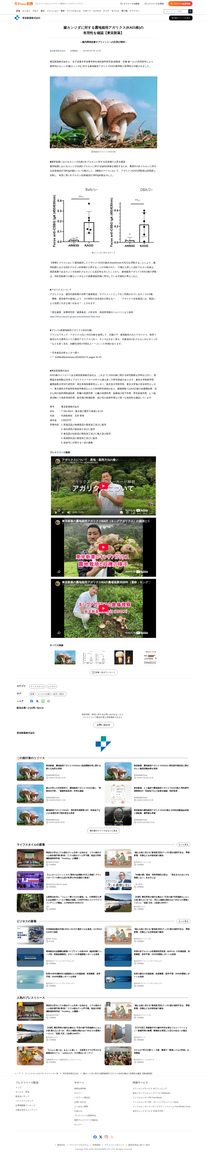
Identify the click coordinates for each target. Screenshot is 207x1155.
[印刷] (48, 701)
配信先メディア (22, 1096)
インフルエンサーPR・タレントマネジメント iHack (155, 1102)
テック (106, 11)
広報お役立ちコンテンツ (26, 1110)
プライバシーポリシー (114, 1145)
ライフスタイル (74, 11)
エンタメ (26, 11)
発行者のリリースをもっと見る (103, 831)
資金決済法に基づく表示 (139, 1145)
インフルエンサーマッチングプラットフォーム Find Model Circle (161, 1106)
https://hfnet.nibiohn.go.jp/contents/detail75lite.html (75, 316)
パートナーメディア (24, 1101)
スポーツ (87, 11)
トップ (17, 1073)
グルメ (35, 11)
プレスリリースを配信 (129, 4)
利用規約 (97, 1145)
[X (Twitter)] (37, 701)
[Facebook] (31, 701)
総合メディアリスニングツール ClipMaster (152, 1093)
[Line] (43, 701)
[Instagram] (106, 1137)
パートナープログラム (79, 1145)
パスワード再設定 (82, 1097)
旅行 (43, 11)
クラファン (135, 11)
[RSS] (112, 1137)
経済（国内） (59, 694)
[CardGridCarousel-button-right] (156, 658)
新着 (18, 11)
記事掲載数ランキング (25, 1105)
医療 (32, 694)
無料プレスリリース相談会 (86, 1120)
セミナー (78, 1124)
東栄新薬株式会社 (58, 51)
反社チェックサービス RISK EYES (148, 1111)
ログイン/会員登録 (182, 4)
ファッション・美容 (56, 11)
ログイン (78, 1093)
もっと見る (183, 844)
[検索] (190, 11)
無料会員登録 (80, 1088)
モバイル (115, 11)
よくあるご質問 (81, 1106)
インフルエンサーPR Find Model (147, 1097)
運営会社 (61, 1145)
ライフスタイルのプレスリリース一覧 (41, 1073)
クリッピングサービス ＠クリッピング (150, 1088)
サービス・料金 (22, 1092)
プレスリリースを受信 (154, 4)
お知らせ (78, 1111)
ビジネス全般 (44, 694)
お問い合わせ (103, 725)
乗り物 (124, 11)
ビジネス (97, 11)
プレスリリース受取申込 (85, 1115)
